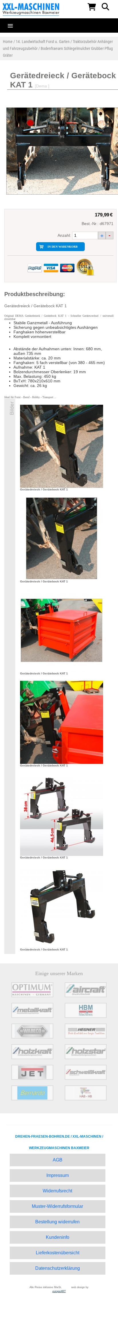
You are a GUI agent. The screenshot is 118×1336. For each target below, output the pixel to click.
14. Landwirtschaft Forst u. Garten (43, 41)
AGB (57, 1159)
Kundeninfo (57, 1237)
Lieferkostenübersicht (57, 1252)
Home (8, 41)
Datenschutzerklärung (57, 1268)
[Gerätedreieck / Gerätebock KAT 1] (61, 446)
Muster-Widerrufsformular (57, 1206)
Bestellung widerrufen (57, 1221)
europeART (59, 1291)
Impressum (57, 1175)
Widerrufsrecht (57, 1190)
